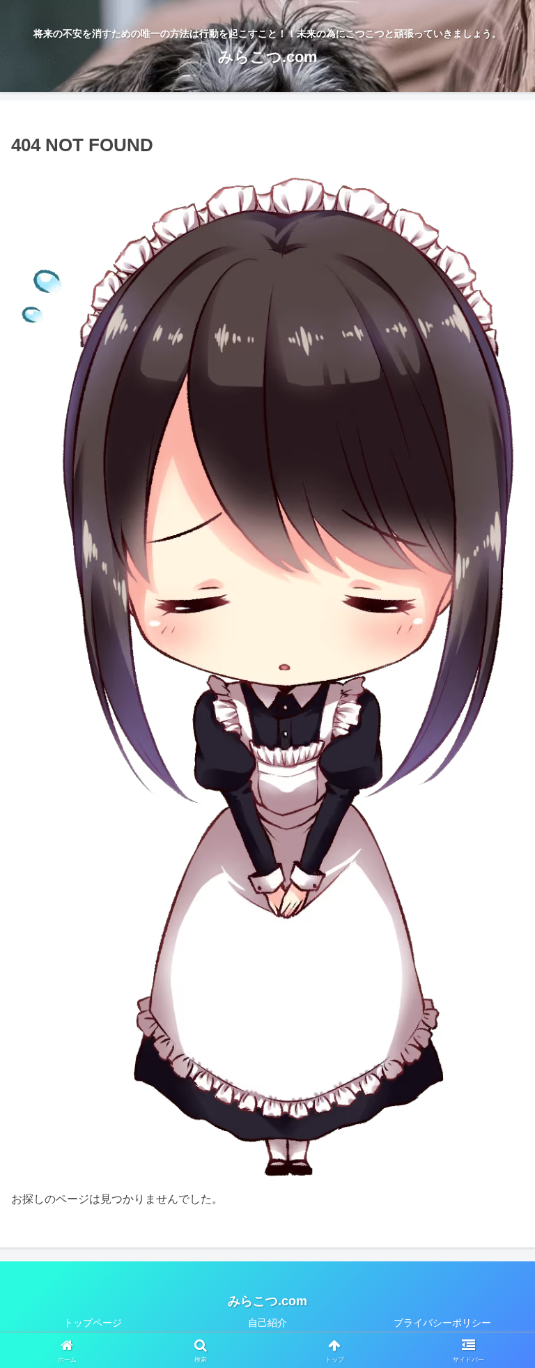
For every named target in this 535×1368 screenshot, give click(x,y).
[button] (483, 1325)
